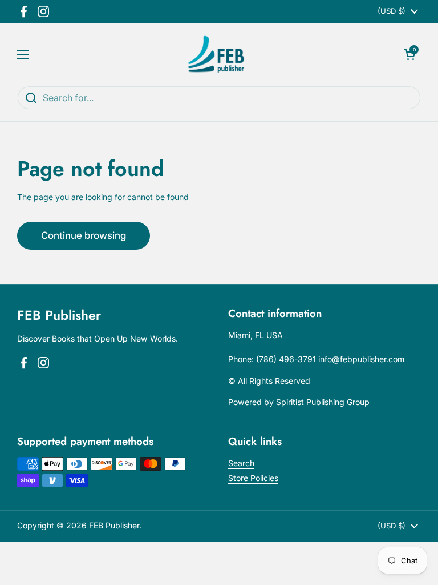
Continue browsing (83, 235)
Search (241, 463)
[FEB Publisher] (216, 54)
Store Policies (253, 478)
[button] (409, 54)
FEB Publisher (114, 525)
